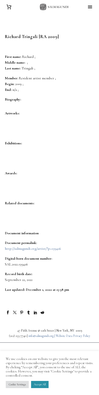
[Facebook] (8, 312)
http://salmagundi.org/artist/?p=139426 (33, 248)
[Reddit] (42, 312)
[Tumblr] (28, 312)
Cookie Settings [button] (17, 384)
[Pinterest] (21, 312)
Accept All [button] (40, 384)
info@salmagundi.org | (42, 336)
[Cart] (9, 7)
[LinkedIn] (35, 312)
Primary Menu (90, 6)
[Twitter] (15, 312)
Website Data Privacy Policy (73, 336)
